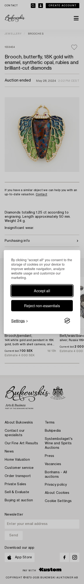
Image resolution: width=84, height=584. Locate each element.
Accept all (42, 290)
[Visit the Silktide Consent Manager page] (67, 320)
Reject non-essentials (42, 305)
